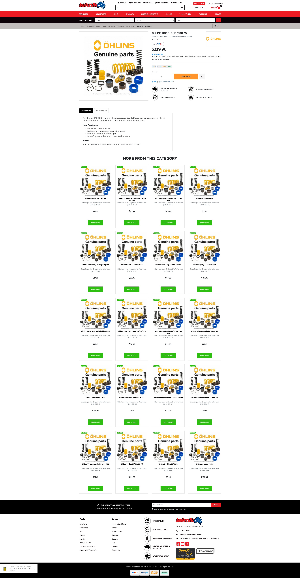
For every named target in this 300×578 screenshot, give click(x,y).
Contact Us (116, 550)
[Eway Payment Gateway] (185, 554)
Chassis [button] (168, 14)
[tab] (86, 110)
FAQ (113, 542)
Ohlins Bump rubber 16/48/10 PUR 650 (168, 199)
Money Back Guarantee (162, 538)
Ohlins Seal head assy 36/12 (132, 265)
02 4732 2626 (198, 7)
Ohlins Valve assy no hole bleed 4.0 (95, 331)
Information (101, 111)
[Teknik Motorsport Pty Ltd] (92, 5)
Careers (115, 546)
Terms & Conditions (172, 509)
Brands (82, 539)
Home (82, 26)
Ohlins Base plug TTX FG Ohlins (168, 265)
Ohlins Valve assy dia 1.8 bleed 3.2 (95, 464)
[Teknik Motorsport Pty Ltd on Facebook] (178, 544)
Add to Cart (95, 223)
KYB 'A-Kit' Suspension (87, 546)
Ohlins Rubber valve (204, 198)
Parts (82, 518)
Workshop (203, 14)
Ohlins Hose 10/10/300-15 (144, 26)
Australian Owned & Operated (168, 89)
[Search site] (182, 7)
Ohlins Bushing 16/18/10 (168, 464)
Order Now (186, 76)
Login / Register (217, 3)
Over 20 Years (158, 521)
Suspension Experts (204, 89)
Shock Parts (84, 527)
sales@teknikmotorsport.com (190, 534)
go (218, 20)
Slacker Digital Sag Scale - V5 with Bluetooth (22, 569)
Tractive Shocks (85, 542)
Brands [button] (218, 14)
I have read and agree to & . (169, 509)
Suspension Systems (93, 26)
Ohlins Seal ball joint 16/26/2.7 (131, 397)
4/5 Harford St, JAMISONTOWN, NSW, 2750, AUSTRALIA (199, 538)
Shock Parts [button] (101, 14)
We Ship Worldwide (204, 97)
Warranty (115, 535)
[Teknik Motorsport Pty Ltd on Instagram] (187, 544)
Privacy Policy (182, 509)
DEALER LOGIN (199, 3)
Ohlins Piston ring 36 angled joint (95, 265)
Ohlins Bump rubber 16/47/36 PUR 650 (168, 332)
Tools (81, 531)
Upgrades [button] (130, 14)
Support (116, 518)
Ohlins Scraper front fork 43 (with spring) (132, 199)
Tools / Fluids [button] (185, 14)
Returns (114, 527)
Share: (155, 44)
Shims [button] (115, 14)
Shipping (115, 539)
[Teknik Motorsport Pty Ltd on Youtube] (182, 544)
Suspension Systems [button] (149, 14)
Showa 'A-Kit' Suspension (88, 550)
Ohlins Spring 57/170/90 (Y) (132, 464)
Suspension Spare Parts (126, 26)
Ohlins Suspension (109, 26)
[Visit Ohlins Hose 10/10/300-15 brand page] (213, 38)
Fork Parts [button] (83, 14)
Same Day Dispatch (167, 97)
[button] (202, 76)
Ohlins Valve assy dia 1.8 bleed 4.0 (204, 331)
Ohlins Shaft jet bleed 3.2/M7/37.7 (132, 331)
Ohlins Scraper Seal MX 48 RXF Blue (168, 397)
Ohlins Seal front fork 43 (95, 198)
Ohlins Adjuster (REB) (204, 464)
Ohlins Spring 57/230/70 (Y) (204, 265)
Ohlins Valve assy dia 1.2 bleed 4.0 (204, 397)
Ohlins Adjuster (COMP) (95, 397)
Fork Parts (83, 524)
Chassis (82, 535)
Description (86, 111)
